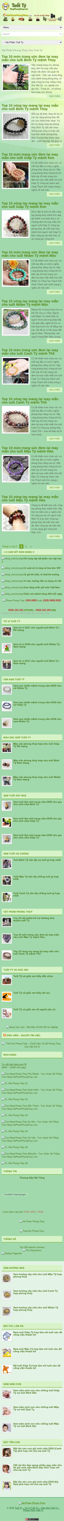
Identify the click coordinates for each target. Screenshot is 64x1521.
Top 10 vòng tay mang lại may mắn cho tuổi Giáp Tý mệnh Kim (30, 205)
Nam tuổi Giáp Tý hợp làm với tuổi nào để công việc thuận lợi (37, 1333)
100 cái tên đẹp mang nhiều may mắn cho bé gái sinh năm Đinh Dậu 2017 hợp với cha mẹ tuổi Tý (37, 1467)
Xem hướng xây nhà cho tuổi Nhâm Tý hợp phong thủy (35, 1308)
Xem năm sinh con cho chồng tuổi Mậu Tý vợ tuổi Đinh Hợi (36, 1424)
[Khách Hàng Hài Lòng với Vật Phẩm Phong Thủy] (32, 1221)
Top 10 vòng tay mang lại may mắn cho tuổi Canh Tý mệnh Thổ (30, 400)
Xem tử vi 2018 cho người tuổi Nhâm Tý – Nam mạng (37, 645)
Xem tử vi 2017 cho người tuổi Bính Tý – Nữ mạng (36, 628)
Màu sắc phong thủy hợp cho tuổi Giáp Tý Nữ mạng (36, 745)
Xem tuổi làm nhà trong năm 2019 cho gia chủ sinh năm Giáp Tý (37, 819)
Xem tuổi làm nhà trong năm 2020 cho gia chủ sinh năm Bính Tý (37, 803)
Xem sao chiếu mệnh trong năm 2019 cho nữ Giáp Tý (37, 703)
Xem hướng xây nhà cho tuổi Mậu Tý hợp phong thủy (37, 1275)
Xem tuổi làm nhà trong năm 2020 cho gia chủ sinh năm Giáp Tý (37, 836)
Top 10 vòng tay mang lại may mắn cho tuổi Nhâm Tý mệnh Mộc (30, 302)
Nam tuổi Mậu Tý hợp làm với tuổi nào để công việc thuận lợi (37, 1350)
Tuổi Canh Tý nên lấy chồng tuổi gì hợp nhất (36, 894)
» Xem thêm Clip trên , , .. (23, 1212)
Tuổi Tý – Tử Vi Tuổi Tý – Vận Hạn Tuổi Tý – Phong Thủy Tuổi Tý (37, 1509)
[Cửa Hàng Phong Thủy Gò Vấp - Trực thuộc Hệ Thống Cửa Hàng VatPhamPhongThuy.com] (32, 1141)
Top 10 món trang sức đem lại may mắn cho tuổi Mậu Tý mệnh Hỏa (30, 449)
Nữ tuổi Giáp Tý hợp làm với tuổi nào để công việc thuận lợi (36, 1366)
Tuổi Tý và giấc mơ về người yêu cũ (34, 1009)
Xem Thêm (54, 96)
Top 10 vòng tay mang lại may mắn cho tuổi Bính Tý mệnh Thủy (30, 107)
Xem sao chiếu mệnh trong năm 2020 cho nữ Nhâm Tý (37, 686)
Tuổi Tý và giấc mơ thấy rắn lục (31, 992)
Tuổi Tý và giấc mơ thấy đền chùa (33, 976)
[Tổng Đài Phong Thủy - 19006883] (32, 1231)
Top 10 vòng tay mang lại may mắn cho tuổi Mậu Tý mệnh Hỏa (30, 498)
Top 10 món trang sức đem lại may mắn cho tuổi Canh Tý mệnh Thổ (30, 351)
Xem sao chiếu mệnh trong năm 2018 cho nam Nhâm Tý (37, 720)
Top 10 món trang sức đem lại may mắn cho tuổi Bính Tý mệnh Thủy (30, 58)
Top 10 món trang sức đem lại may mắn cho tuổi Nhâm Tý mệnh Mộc (30, 253)
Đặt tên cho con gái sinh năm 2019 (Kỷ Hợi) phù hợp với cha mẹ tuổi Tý (35, 1483)
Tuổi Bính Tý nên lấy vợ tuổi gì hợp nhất (37, 860)
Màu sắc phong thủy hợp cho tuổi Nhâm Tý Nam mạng (37, 778)
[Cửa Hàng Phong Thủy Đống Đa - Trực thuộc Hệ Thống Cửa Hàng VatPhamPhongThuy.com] (32, 1156)
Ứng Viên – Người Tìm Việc (23, 1035)
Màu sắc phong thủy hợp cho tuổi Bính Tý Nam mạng (36, 761)
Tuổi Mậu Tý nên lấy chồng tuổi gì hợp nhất (36, 877)
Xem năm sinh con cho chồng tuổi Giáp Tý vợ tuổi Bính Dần (36, 1391)
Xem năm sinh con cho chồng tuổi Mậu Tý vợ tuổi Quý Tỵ (36, 1408)
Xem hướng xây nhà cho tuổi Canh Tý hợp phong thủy (35, 1292)
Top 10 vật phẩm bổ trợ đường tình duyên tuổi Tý (33, 919)
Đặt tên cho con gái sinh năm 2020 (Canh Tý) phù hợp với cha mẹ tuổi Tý (37, 1449)
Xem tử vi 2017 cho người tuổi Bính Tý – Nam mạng (36, 662)
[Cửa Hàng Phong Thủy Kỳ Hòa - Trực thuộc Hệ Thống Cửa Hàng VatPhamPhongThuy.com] (32, 1125)
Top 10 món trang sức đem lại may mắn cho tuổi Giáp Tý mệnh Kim (30, 156)
